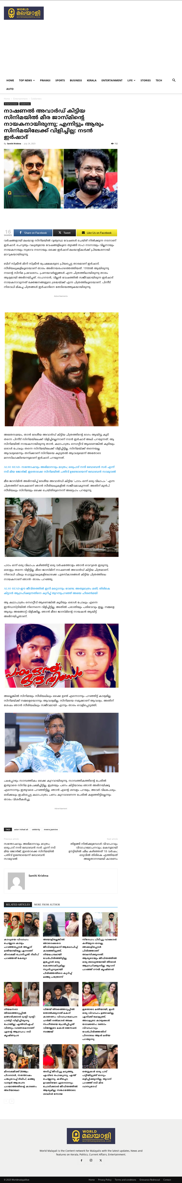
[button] (174, 80)
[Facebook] (81, 1160)
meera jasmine (51, 829)
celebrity (36, 829)
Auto (10, 89)
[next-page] (12, 1101)
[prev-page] (6, 1101)
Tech (159, 80)
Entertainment (111, 80)
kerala (92, 80)
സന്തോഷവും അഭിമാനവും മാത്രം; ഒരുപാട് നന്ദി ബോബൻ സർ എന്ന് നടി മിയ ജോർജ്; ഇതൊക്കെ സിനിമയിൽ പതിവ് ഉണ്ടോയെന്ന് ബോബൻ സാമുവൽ (29, 851)
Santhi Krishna (14, 143)
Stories (146, 80)
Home (10, 80)
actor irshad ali (21, 829)
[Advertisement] (113, 13)
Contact (167, 1179)
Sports (60, 80)
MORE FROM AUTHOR (47, 904)
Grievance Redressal (150, 1179)
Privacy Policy (104, 1179)
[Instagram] (91, 1160)
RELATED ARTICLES (18, 904)
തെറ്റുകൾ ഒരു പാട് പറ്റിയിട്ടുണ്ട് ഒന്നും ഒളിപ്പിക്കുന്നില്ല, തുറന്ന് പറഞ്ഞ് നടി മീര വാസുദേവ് (96, 1079)
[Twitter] (100, 1160)
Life (130, 80)
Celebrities (25, 103)
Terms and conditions (125, 1179)
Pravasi (45, 80)
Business (76, 80)
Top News (25, 80)
